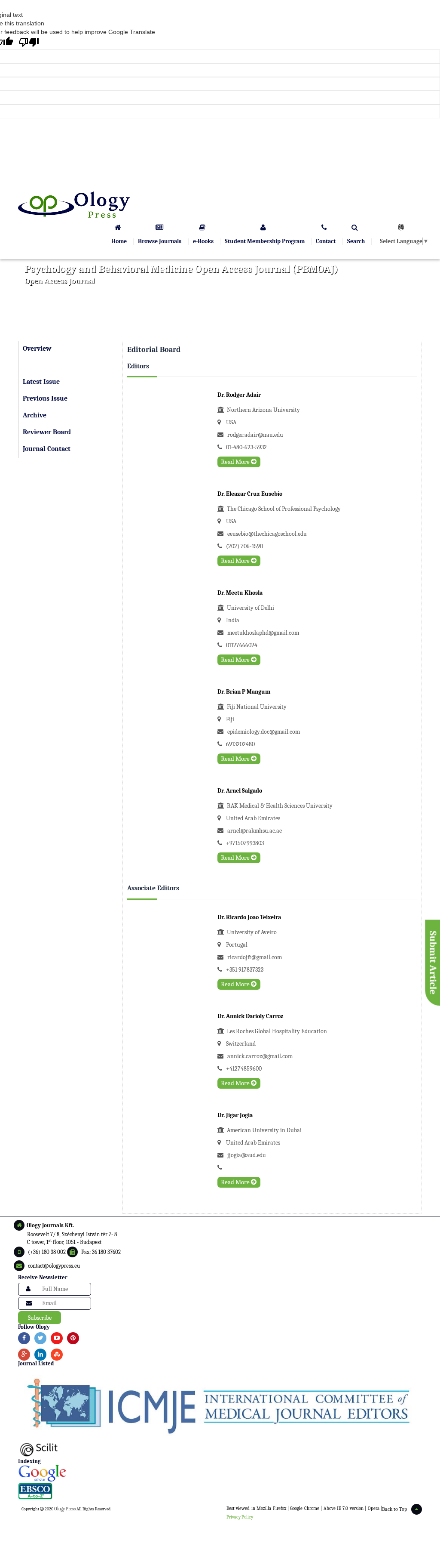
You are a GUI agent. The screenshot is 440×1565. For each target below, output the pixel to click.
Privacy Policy (239, 1517)
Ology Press (65, 1509)
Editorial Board (46, 365)
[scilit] (220, 1448)
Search (356, 241)
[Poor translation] (29, 42)
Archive (34, 415)
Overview (37, 348)
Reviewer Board (47, 432)
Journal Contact (46, 449)
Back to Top (394, 1509)
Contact (326, 241)
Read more (236, 462)
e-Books (203, 241)
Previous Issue (45, 398)
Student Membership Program (265, 241)
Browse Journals (159, 241)
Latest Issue (41, 382)
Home (119, 241)
